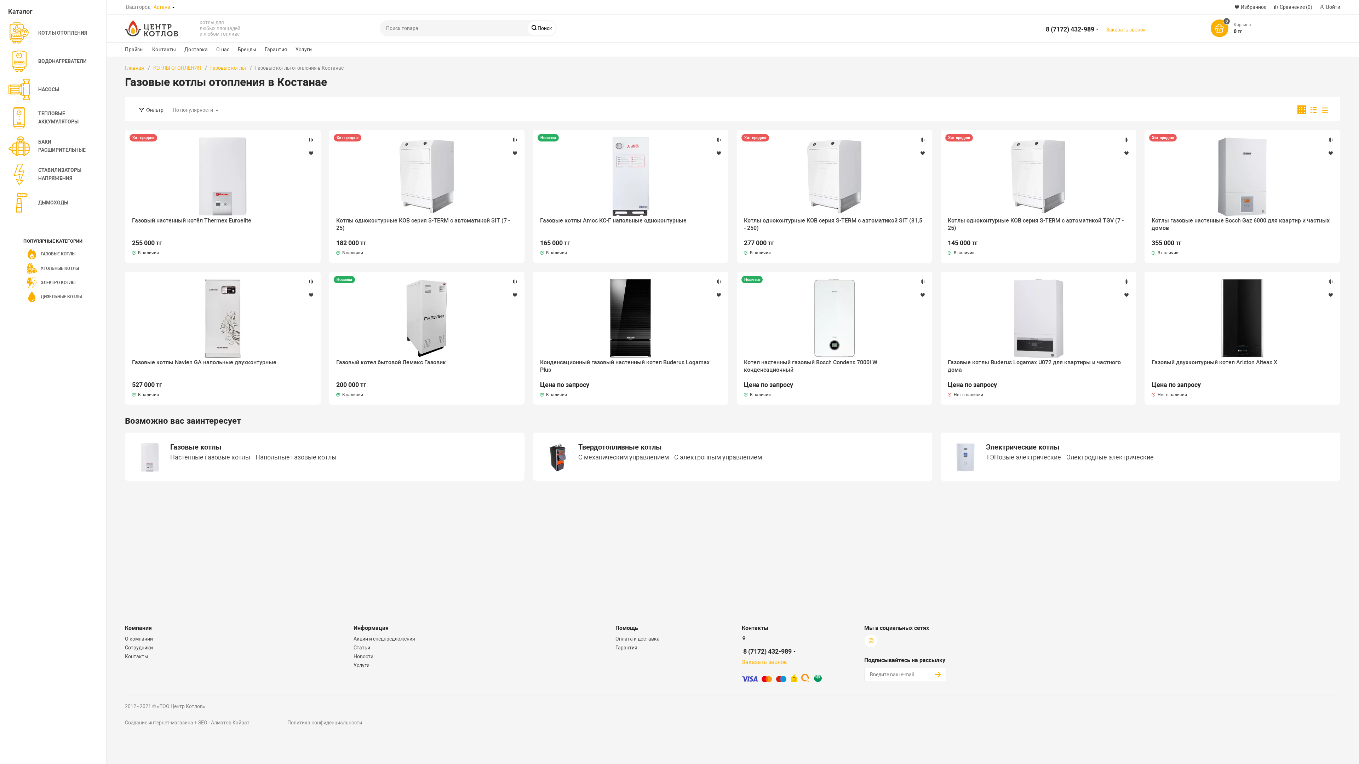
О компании (139, 639)
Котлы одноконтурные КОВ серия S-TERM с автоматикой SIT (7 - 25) (423, 224)
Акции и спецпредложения (384, 639)
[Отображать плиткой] (1301, 109)
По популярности (193, 110)
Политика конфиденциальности (324, 722)
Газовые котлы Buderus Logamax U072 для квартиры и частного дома (1034, 366)
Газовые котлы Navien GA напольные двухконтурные (204, 362)
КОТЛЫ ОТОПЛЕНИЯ (177, 68)
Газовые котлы (228, 68)
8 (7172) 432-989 (1070, 29)
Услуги (304, 49)
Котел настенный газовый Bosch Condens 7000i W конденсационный (810, 366)
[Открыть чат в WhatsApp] (194, 7)
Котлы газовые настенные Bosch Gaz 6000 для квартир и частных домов (1241, 224)
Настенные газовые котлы (210, 458)
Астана (162, 7)
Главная (134, 68)
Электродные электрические (1110, 458)
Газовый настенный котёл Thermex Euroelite (191, 220)
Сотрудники (139, 647)
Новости (363, 656)
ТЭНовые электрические (1023, 458)
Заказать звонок (1126, 30)
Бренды (247, 49)
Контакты (164, 49)
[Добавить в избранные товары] (311, 152)
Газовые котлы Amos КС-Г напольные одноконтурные (613, 220)
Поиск (544, 28)
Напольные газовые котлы (296, 458)
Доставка (196, 49)
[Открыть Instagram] (213, 7)
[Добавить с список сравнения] (311, 139)
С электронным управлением (718, 458)
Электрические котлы (1023, 447)
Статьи (362, 647)
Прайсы (134, 49)
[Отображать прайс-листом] (1325, 109)
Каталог (20, 11)
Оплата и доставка (637, 639)
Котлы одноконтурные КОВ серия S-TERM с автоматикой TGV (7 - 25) (1036, 224)
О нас (222, 49)
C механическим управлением (623, 458)
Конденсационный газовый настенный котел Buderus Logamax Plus (625, 366)
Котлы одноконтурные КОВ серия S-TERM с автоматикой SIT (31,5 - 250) (833, 224)
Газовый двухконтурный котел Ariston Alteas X (1214, 362)
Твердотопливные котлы (620, 447)
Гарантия (276, 49)
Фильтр (155, 110)
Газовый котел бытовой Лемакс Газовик (391, 362)
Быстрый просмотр (222, 176)
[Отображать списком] (1313, 109)
